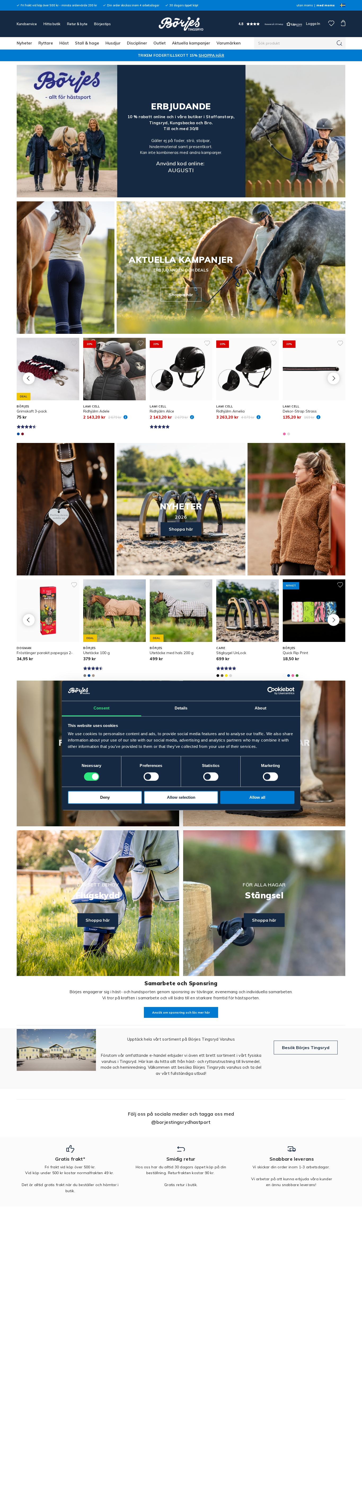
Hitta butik (51, 24)
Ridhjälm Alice (162, 411)
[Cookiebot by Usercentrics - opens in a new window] (271, 691)
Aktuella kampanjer (191, 43)
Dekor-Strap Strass (300, 411)
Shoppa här (181, 294)
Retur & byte (77, 24)
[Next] (333, 378)
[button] (270, 24)
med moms (325, 5)
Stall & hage (87, 43)
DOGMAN (24, 648)
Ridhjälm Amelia (230, 411)
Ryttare (45, 43)
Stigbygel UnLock (231, 652)
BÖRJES (23, 406)
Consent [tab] (101, 708)
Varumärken (229, 43)
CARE (220, 648)
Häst (64, 43)
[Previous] (29, 378)
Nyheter (24, 43)
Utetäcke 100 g (96, 652)
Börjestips (102, 24)
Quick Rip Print (295, 652)
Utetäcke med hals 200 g (171, 652)
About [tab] (260, 708)
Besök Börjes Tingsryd (305, 1047)
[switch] (151, 777)
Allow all (257, 797)
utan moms (305, 5)
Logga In (312, 23)
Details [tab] (181, 708)
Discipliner (137, 43)
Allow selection (181, 797)
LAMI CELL (91, 406)
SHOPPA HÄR (211, 55)
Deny (105, 797)
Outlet (159, 43)
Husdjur (113, 43)
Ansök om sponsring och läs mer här (181, 1012)
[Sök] (339, 43)
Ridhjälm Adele (96, 411)
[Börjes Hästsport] (181, 24)
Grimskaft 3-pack (32, 411)
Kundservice (27, 24)
